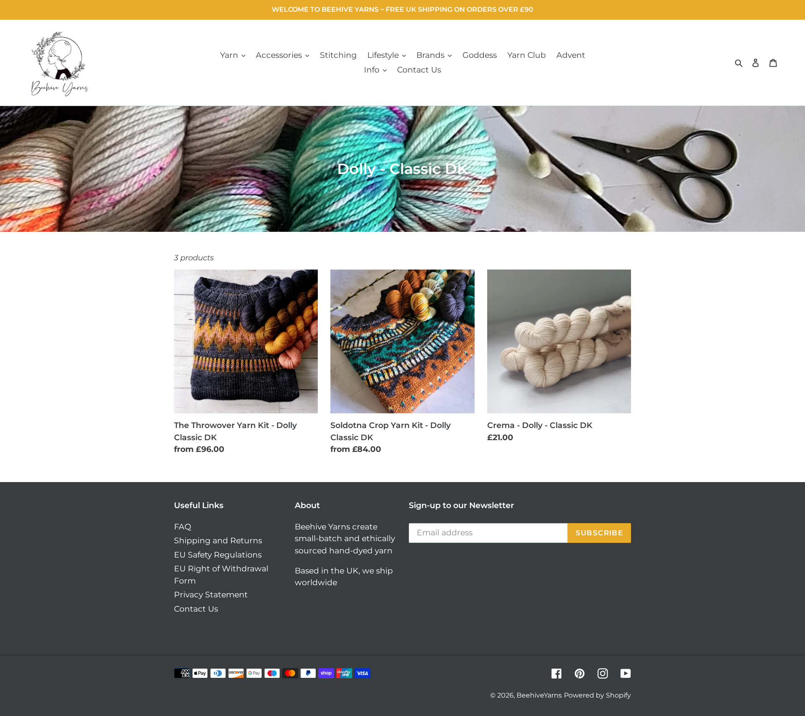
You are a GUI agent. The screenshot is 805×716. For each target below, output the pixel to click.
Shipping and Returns (218, 540)
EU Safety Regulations (218, 555)
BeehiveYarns (539, 695)
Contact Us (196, 609)
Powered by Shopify (597, 695)
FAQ (182, 527)
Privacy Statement (211, 594)
